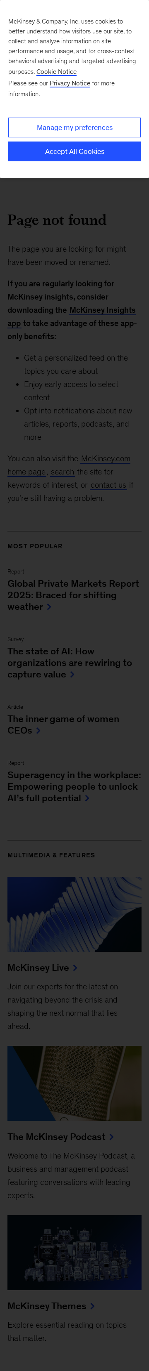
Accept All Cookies (74, 151)
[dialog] (74, 89)
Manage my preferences (75, 127)
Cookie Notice (56, 71)
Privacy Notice (70, 83)
